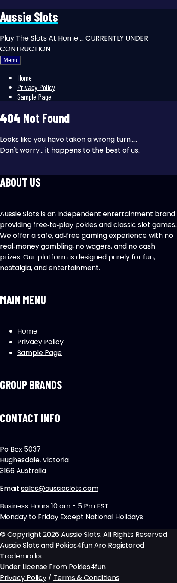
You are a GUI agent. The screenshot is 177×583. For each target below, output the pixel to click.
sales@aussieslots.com (59, 488)
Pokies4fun (87, 567)
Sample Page (34, 96)
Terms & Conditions (86, 578)
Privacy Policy (36, 87)
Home (24, 77)
